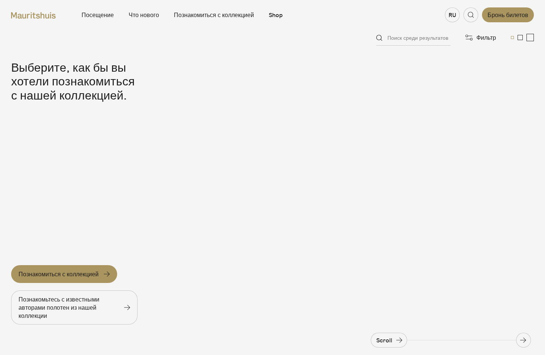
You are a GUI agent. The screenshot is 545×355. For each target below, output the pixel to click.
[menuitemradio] (512, 37)
